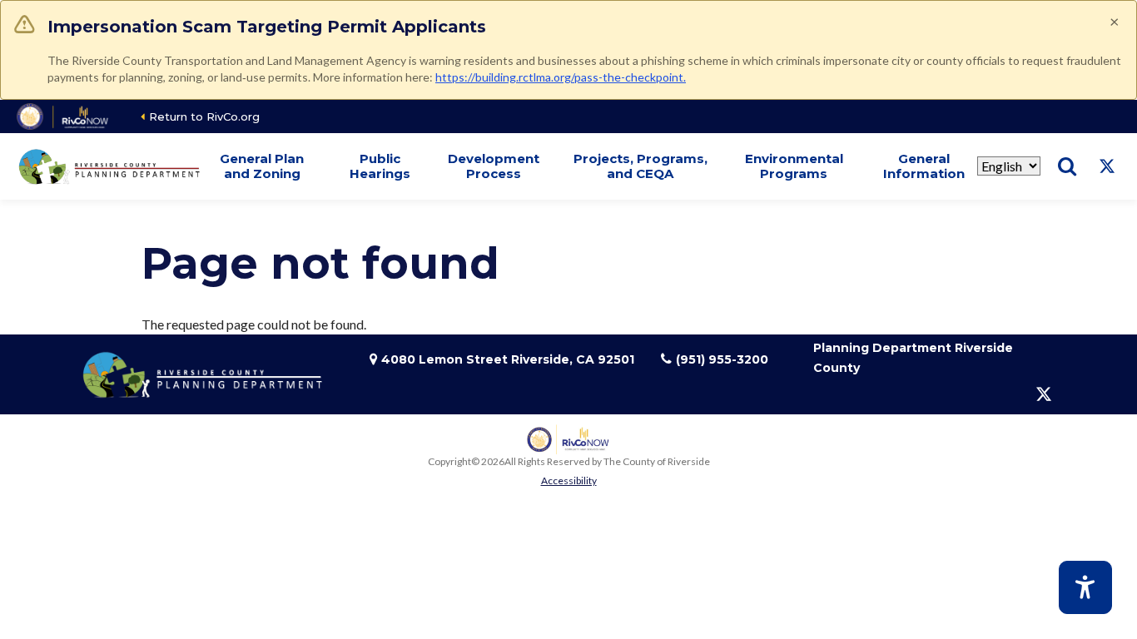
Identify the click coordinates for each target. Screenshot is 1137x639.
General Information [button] (924, 166)
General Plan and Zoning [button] (262, 166)
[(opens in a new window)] (64, 116)
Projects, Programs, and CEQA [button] (640, 166)
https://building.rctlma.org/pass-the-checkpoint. (560, 77)
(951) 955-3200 (722, 359)
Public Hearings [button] (380, 166)
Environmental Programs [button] (794, 166)
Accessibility (569, 480)
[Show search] (1067, 166)
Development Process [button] (493, 166)
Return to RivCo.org (204, 116)
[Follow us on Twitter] (1107, 166)
